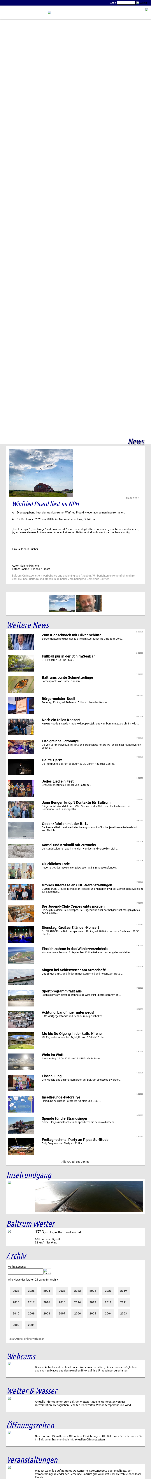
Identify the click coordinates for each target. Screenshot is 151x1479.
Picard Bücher (29, 549)
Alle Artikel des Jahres (75, 1161)
